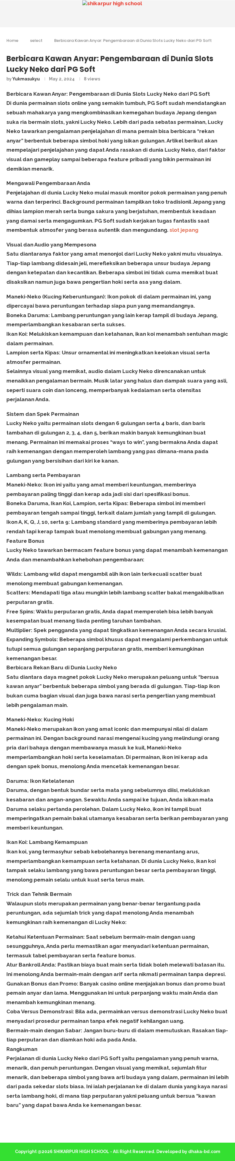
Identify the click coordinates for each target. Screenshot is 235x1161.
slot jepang (184, 230)
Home (12, 40)
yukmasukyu (26, 78)
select (36, 40)
